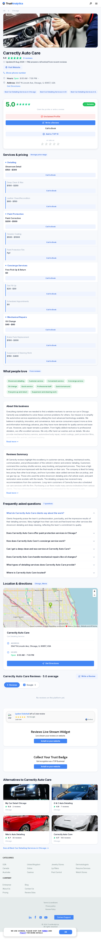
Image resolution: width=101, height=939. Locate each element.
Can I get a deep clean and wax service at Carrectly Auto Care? (38, 549)
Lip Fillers (55, 868)
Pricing (5, 893)
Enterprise (7, 885)
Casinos (30, 872)
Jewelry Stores (57, 864)
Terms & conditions (51, 903)
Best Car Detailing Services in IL (83, 92)
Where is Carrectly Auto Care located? (26, 572)
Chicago (15, 11)
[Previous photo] (7, 30)
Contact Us (29, 889)
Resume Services (83, 868)
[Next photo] (94, 30)
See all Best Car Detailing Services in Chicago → (26, 848)
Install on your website (50, 741)
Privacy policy (50, 906)
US (4, 11)
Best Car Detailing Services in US (53, 92)
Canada (6, 868)
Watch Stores (81, 872)
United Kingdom (33, 864)
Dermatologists (82, 864)
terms (45, 931)
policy (23, 933)
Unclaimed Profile (52, 116)
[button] (50, 78)
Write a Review (52, 123)
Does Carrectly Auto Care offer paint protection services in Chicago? (41, 533)
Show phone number (16, 73)
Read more (11, 442)
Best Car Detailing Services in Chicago (20, 92)
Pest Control (56, 872)
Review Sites (30, 893)
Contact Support (64, 917)
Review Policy (50, 909)
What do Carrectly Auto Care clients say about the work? (35, 513)
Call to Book (50, 128)
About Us (6, 889)
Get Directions (13, 86)
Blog (27, 885)
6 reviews (27, 58)
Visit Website (14, 67)
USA (4, 864)
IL (8, 11)
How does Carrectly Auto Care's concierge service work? (35, 541)
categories (8, 858)
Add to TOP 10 (52, 134)
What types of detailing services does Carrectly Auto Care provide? (41, 565)
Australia (6, 872)
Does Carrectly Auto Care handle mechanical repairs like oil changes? (41, 557)
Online (29, 868)
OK (65, 932)
